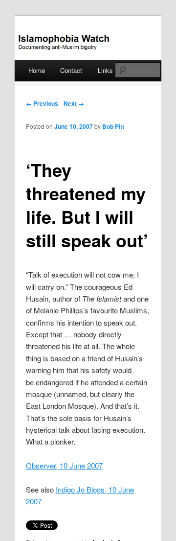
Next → (74, 103)
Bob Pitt (113, 126)
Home (36, 70)
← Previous (42, 103)
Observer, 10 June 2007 (64, 465)
